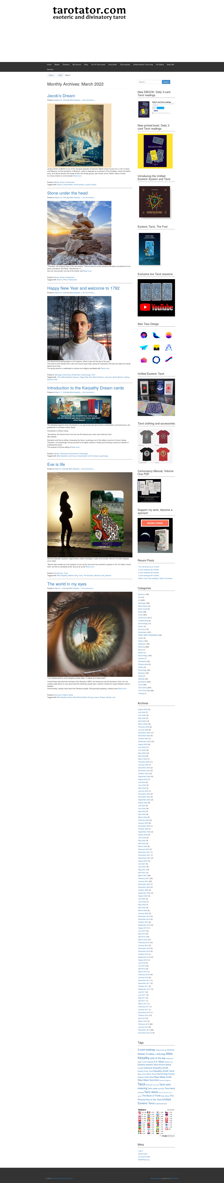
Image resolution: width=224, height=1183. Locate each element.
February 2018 (143, 974)
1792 (58, 377)
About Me (170, 64)
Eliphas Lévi (168, 1062)
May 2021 (142, 869)
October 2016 (143, 1015)
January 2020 (143, 913)
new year (108, 377)
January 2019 (143, 945)
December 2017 (144, 980)
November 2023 (144, 797)
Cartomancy (66, 375)
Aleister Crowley (146, 1053)
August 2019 (143, 928)
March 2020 (142, 910)
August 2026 (143, 709)
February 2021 (143, 878)
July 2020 (141, 899)
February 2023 (143, 820)
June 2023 (142, 808)
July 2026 (141, 712)
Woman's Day (99, 575)
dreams (59, 184)
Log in (140, 1151)
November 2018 (144, 951)
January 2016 (143, 1027)
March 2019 (142, 939)
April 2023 (142, 814)
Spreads (141, 679)
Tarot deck (170, 1088)
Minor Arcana (152, 1074)
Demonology (143, 623)
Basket (57, 64)
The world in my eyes (67, 584)
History (140, 641)
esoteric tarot (152, 1064)
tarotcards (161, 1088)
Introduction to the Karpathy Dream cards (85, 388)
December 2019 (144, 916)
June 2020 (142, 901)
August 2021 (143, 861)
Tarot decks (112, 64)
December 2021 (144, 852)
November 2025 (144, 735)
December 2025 (144, 732)
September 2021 (144, 858)
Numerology (86, 375)
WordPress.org (143, 1159)
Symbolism (142, 682)
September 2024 (144, 776)
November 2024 (144, 770)
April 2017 (142, 1001)
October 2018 (143, 954)
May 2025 (142, 753)
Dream (62, 182)
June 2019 (142, 931)
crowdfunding (143, 620)
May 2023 (142, 811)
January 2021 (143, 881)
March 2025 (142, 759)
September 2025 (144, 741)
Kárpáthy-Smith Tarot (163, 1070)
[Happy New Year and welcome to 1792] (79, 328)
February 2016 (143, 1024)
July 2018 (141, 963)
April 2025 (142, 756)
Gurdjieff (140, 1068)
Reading (141, 673)
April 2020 (142, 907)
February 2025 (143, 762)
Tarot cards (152, 1088)
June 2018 (142, 966)
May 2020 (142, 904)
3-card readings (146, 1049)
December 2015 (144, 1030)
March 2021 (142, 875)
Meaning (141, 647)
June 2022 (142, 837)
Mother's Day (73, 575)
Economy (58, 695)
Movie (140, 649)
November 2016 (144, 1012)
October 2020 (143, 890)
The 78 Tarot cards (98, 64)
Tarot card (155, 1085)
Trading (141, 693)
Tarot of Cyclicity (164, 1092)
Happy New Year (86, 377)
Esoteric (141, 1064)
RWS (156, 1080)
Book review (142, 609)
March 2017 (142, 1003)
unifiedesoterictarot (161, 1104)
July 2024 (141, 782)
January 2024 (143, 791)
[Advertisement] (112, 44)
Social (70, 695)
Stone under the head (67, 193)
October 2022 (143, 829)
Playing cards (143, 664)
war (114, 697)
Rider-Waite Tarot (146, 1079)
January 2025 (143, 765)
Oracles (141, 658)
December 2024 (144, 767)
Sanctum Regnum (165, 1080)
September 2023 (144, 799)
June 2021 (142, 867)
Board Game (143, 606)
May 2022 (142, 840)
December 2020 (144, 884)
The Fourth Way (144, 690)
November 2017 (144, 983)
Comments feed (144, 1156)
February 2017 (143, 1006)
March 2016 (142, 1021)
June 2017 (142, 995)
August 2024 (143, 779)
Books (57, 182)
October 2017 (143, 986)
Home (49, 64)
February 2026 (143, 727)
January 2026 (143, 730)
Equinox (76, 377)
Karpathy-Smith (160, 1067)
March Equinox (98, 377)
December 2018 (144, 948)
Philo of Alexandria (70, 279)
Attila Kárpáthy (66, 377)
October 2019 (143, 922)
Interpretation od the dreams (73, 184)
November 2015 (144, 1033)
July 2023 (141, 805)
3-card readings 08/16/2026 (148, 572)
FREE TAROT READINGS (147, 635)
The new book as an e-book (148, 567)
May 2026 (142, 718)
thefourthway (165, 1096)
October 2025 (143, 738)
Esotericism (70, 182)
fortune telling (164, 1064)
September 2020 (144, 893)
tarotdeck (141, 1092)
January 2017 (143, 1009)
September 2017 (144, 989)
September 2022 (144, 832)
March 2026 (142, 724)
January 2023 (143, 823)
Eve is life (56, 464)
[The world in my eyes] (89, 634)
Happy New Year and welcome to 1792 (83, 288)
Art (139, 597)
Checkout (66, 64)
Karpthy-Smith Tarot (145, 1071)
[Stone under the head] (79, 233)
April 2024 (142, 788)
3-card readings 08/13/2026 (148, 575)
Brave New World (74, 697)
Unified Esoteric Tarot (154, 1101)
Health (140, 638)
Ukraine (109, 697)
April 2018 (142, 968)
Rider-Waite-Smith (163, 1076)
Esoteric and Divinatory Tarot (62, 1178)
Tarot (93, 375)
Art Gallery (160, 64)
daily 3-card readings (145, 1062)
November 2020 (144, 887)
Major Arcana (142, 1074)
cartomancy (72, 456)
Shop (86, 64)
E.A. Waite (159, 1061)
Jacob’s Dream (61, 95)
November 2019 (144, 919)
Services (50, 69)
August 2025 (143, 744)
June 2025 (142, 750)
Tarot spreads (125, 64)
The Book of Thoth (151, 1095)
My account (77, 64)
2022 (60, 75)
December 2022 (144, 826)
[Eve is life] (89, 514)
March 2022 (142, 846)
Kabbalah (141, 644)
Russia (102, 697)
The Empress (89, 575)
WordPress (174, 1178)
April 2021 (142, 872)
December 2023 (144, 794)
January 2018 (143, 977)
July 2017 (141, 992)
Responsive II (156, 1178)
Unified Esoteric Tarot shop (143, 64)
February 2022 (143, 849)
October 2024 (143, 773)
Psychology (83, 453)
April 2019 (142, 936)
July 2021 (141, 864)
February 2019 (143, 942)
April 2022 (142, 843)
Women (108, 575)
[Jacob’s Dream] (79, 135)
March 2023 (142, 817)
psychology (104, 456)
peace (96, 697)
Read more (77, 176)
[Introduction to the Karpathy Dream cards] (79, 409)
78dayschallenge (161, 1050)
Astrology (58, 375)
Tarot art (149, 1084)
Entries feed (142, 1154)
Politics (64, 695)
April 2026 (142, 721)
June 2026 (142, 715)
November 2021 (144, 855)
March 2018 (142, 971)
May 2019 (142, 934)
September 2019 (144, 925)
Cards (140, 615)
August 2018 (143, 960)
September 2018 (144, 957)
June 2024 (142, 785)
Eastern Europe (88, 697)
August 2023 (143, 802)
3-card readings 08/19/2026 (148, 569)
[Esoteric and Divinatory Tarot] (89, 13)
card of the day (157, 1058)
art (155, 1054)
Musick (140, 652)
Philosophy (142, 661)
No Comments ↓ (89, 100)
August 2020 (143, 896)
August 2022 (143, 834)
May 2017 (142, 998)
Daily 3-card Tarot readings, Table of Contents (155, 578)
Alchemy (141, 594)
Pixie (151, 1077)
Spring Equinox (118, 377)
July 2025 (141, 747)
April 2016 (142, 1018)
